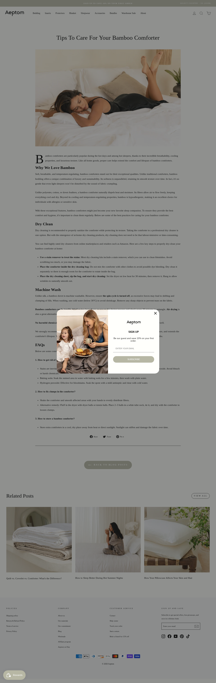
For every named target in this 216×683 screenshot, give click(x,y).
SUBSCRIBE (133, 359)
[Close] (155, 313)
